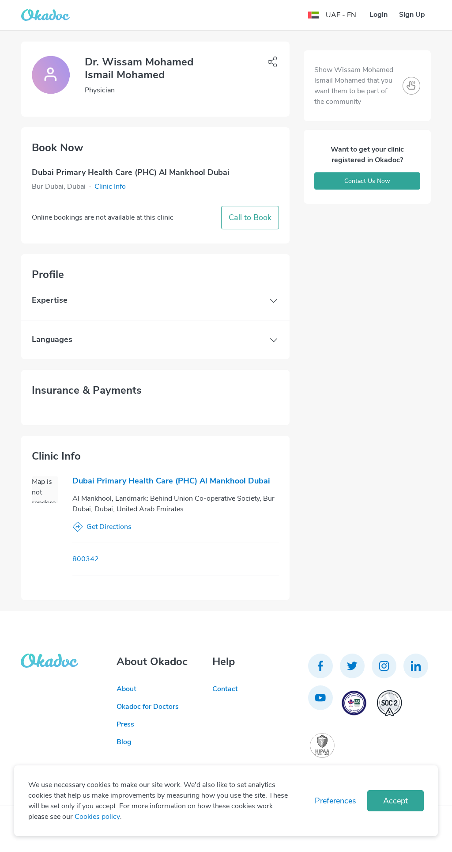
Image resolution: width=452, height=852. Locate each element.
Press (125, 724)
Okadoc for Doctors (148, 706)
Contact (225, 689)
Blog (124, 742)
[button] (110, 186)
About (126, 689)
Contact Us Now (367, 181)
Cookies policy (97, 817)
